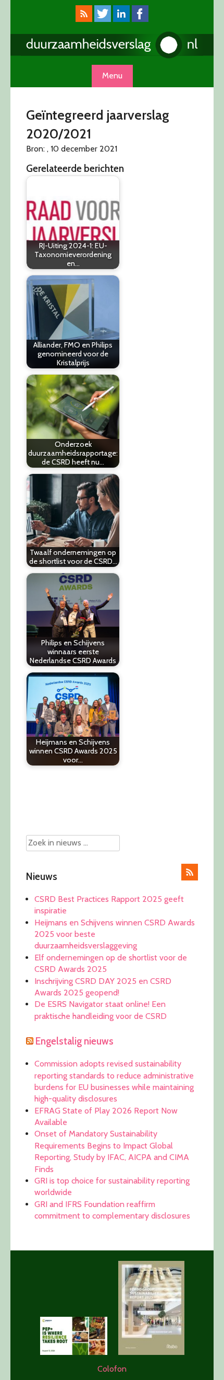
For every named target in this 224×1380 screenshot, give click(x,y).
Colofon (112, 1369)
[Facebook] (140, 19)
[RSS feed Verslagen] (84, 19)
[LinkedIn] (121, 19)
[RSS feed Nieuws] (189, 878)
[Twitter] (102, 19)
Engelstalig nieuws (74, 1041)
